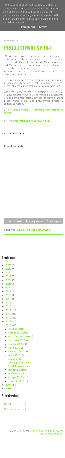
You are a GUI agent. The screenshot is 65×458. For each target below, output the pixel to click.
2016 (8, 302)
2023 (8, 276)
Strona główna (34, 221)
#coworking (21, 120)
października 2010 (19, 336)
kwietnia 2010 (16, 369)
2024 (8, 272)
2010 (8, 324)
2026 (8, 264)
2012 (8, 317)
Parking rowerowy (19, 362)
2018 (8, 294)
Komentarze (13, 409)
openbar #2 (14, 358)
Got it (42, 27)
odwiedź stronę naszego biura (51, 432)
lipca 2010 (14, 347)
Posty (9, 403)
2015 (8, 306)
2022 (8, 279)
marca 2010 (15, 373)
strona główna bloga (42, 430)
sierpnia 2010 (16, 343)
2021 (8, 283)
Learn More (27, 27)
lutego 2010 (15, 377)
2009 (8, 384)
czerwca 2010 (16, 351)
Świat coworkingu (39, 120)
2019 (8, 291)
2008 (8, 388)
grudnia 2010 (16, 328)
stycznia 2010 (16, 380)
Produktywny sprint (28, 47)
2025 (8, 268)
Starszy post (54, 221)
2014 (8, 309)
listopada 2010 (17, 332)
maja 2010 (14, 355)
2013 (8, 313)
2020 (8, 287)
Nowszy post (13, 221)
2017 (8, 298)
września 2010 (16, 340)
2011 (8, 321)
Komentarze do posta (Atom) (34, 229)
